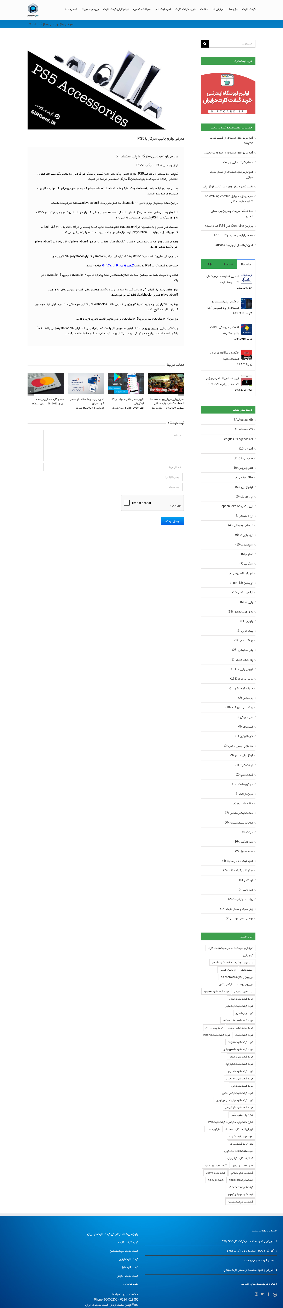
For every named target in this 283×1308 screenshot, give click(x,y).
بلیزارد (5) (246, 621)
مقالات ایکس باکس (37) (238, 812)
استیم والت (247, 969)
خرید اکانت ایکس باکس (240, 1027)
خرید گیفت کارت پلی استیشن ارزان (234, 1100)
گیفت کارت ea (216, 1180)
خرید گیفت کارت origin (240, 1042)
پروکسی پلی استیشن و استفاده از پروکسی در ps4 (223, 304)
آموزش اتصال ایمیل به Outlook (234, 245)
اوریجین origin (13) (241, 582)
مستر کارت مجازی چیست (238, 162)
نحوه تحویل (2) (244, 851)
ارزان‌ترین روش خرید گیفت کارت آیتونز (232, 962)
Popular (246, 264)
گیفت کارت (127, 265)
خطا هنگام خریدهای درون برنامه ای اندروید (232, 213)
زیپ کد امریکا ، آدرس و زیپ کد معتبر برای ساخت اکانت (222, 381)
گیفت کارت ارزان (128, 1259)
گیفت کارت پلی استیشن (240, 1201)
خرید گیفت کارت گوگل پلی (239, 1107)
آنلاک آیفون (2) (244, 477)
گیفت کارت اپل (129, 1267)
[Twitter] (262, 1294)
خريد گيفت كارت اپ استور (239, 1006)
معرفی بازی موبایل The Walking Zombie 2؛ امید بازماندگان (126, 401)
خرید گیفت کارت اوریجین (239, 1078)
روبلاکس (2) (245, 697)
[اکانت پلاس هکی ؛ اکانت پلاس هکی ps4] (246, 327)
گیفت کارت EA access (240, 1187)
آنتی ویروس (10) (242, 467)
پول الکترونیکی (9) (242, 659)
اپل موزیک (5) (244, 496)
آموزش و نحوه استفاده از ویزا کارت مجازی (228, 152)
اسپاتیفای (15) (244, 544)
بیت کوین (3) (245, 630)
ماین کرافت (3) (244, 793)
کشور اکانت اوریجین (242, 1165)
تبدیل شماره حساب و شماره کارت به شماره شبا (222, 279)
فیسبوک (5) (245, 726)
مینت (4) (247, 832)
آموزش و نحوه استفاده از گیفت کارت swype (231, 140)
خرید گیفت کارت (244, 1035)
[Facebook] (268, 1294)
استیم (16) (246, 554)
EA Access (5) (243, 419)
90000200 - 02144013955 (121, 1299)
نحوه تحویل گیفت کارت (241, 1136)
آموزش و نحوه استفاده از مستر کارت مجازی (47, 401)
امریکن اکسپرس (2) (241, 573)
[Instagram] (256, 1294)
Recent (228, 264)
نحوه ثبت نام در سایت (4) (237, 860)
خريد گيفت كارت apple (216, 991)
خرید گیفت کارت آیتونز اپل (239, 1064)
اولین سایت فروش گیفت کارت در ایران (108, 1305)
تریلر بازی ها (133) (241, 678)
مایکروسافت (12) (242, 784)
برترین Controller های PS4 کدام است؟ (168, 401)
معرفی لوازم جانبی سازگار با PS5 (233, 235)
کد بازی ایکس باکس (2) (238, 745)
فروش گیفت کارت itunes (239, 1129)
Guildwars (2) (244, 429)
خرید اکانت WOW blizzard (238, 1020)
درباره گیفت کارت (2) (240, 688)
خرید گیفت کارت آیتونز (241, 1056)
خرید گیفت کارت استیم (240, 1071)
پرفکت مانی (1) (243, 640)
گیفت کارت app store (241, 1180)
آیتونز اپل (248, 955)
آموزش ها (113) (243, 458)
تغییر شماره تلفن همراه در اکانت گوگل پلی (86, 401)
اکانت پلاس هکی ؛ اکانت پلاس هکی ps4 (224, 330)
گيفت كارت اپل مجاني (242, 1172)
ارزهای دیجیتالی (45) (240, 525)
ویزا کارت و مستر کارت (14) (236, 908)
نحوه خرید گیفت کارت (241, 1143)
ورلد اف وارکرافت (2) (240, 899)
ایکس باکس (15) (242, 592)
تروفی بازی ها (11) (242, 669)
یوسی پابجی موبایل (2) (239, 918)
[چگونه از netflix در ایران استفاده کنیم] (246, 352)
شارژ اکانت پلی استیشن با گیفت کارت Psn (230, 1122)
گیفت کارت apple (215, 1172)
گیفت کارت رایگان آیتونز (240, 1194)
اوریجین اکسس (228, 969)
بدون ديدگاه (77, 407)
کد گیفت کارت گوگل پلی (240, 1158)
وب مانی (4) (246, 889)
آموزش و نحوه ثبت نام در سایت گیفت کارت (230, 948)
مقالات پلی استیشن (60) (238, 822)
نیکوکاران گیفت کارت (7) (238, 870)
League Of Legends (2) (238, 439)
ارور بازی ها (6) (244, 534)
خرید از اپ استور (244, 1013)
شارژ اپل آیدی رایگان (242, 1114)
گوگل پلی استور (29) (241, 755)
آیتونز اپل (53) (244, 487)
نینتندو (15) (245, 880)
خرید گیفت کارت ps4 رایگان (238, 1049)
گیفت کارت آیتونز (127, 1276)
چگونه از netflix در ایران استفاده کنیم (224, 355)
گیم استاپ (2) (244, 774)
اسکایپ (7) (246, 563)
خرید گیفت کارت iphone (216, 1035)
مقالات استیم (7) (243, 803)
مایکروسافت (213, 1129)
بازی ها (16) (245, 602)
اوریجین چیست (245, 984)
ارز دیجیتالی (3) (244, 515)
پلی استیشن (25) (242, 649)
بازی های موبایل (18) (240, 611)
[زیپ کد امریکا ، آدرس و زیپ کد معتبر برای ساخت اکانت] (246, 378)
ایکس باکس (225, 984)
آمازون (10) (246, 448)
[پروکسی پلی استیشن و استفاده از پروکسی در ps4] (246, 301)
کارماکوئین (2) (244, 736)
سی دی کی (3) (244, 717)
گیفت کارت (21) (243, 765)
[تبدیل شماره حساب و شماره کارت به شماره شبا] (246, 276)
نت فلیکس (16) (243, 841)
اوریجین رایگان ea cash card (237, 977)
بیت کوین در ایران (243, 991)
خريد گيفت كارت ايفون (241, 998)
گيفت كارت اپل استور (215, 1165)
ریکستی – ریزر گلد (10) (239, 707)
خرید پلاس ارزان (214, 1027)
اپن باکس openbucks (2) (237, 506)
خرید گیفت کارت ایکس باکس (237, 1093)
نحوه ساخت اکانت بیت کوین (238, 1151)
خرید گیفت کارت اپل (242, 1086)
